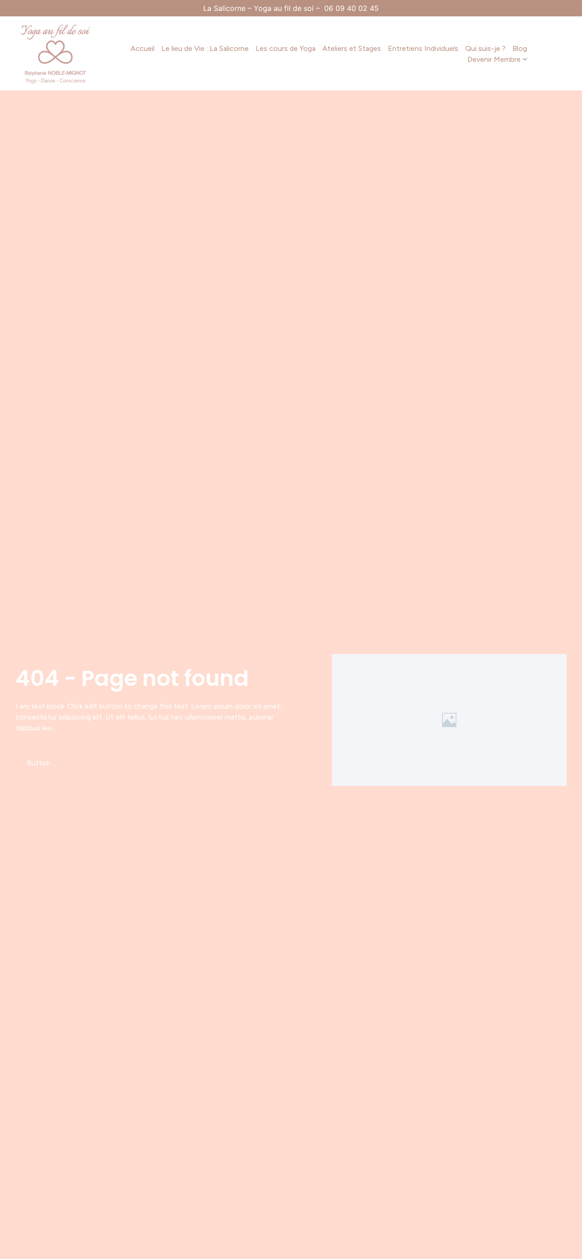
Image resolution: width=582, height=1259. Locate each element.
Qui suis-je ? (485, 48)
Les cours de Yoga (286, 48)
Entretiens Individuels (423, 48)
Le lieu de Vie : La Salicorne (205, 48)
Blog (519, 48)
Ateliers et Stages (351, 48)
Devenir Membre (494, 59)
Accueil (142, 48)
